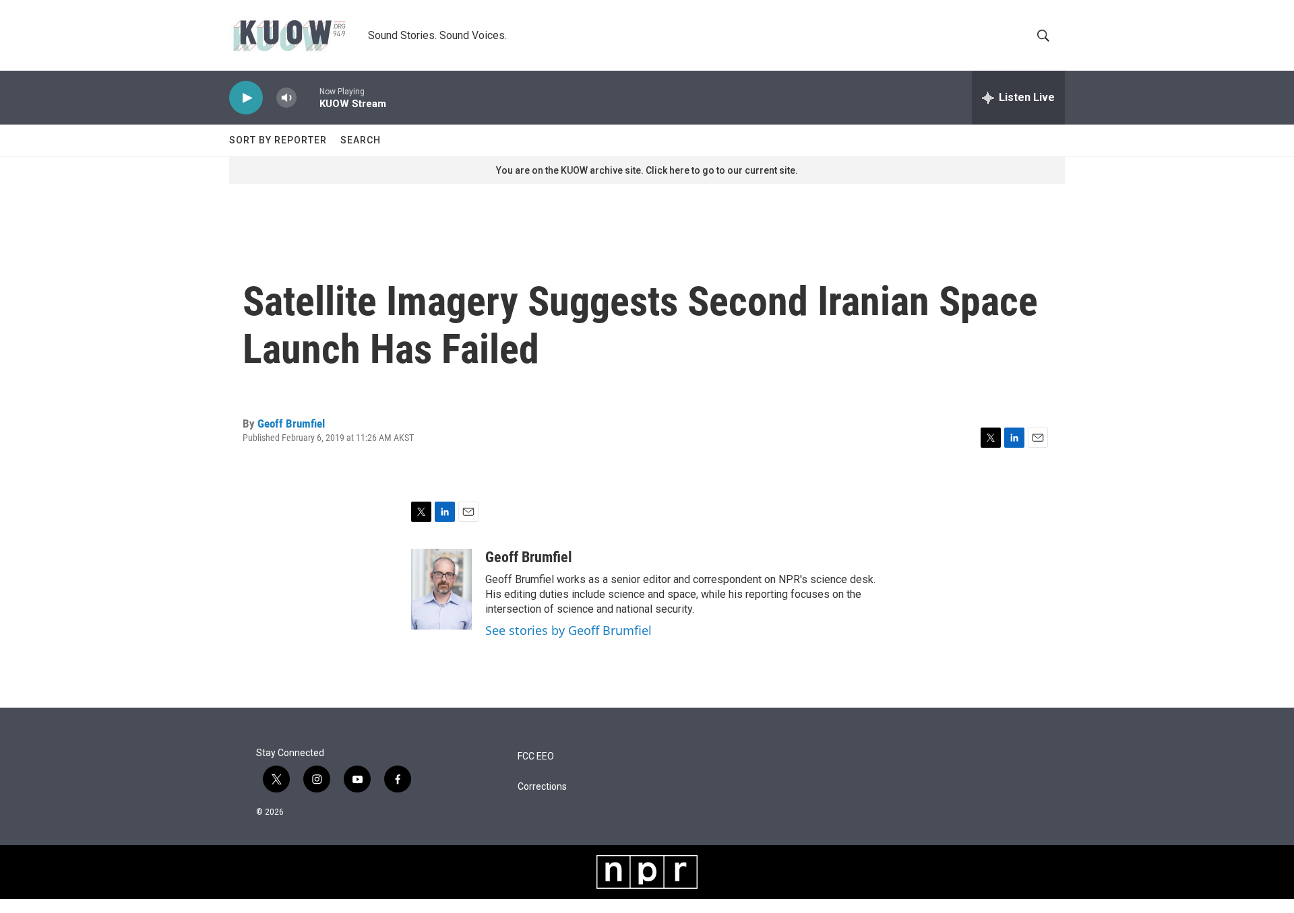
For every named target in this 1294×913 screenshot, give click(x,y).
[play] (246, 98)
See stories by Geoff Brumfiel (568, 630)
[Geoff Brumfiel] (441, 589)
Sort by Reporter (278, 140)
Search (360, 140)
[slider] (308, 97)
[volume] (286, 98)
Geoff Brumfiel (291, 423)
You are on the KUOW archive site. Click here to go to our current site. (647, 170)
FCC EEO (536, 756)
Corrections (542, 787)
